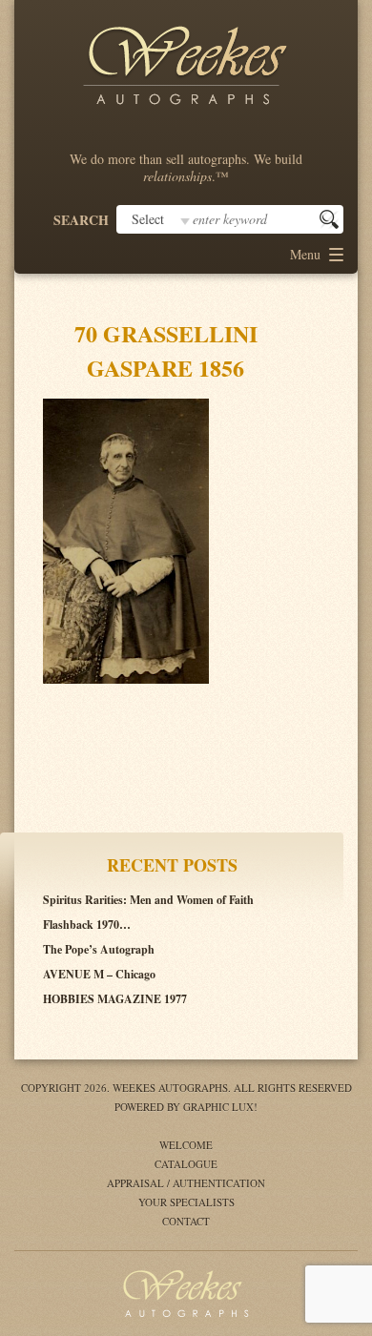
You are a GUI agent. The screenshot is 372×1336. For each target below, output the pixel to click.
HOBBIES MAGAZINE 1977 (115, 999)
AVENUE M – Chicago (99, 974)
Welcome (186, 1145)
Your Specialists (186, 1202)
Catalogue (186, 1164)
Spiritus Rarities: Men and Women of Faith (148, 900)
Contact (186, 1221)
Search (81, 220)
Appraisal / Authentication (186, 1183)
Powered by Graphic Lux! (186, 1107)
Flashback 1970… (87, 924)
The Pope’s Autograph (99, 949)
